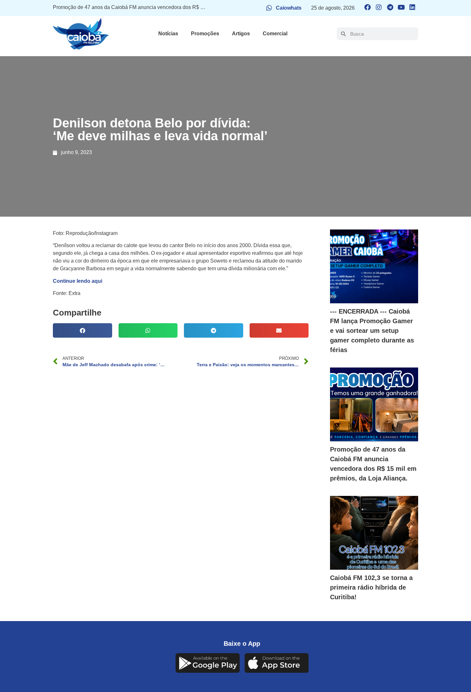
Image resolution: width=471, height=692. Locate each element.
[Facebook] (367, 7)
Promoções (205, 33)
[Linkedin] (412, 7)
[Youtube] (401, 7)
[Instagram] (379, 7)
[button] (82, 330)
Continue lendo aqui (77, 281)
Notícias (168, 33)
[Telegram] (390, 7)
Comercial (275, 33)
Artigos (241, 33)
